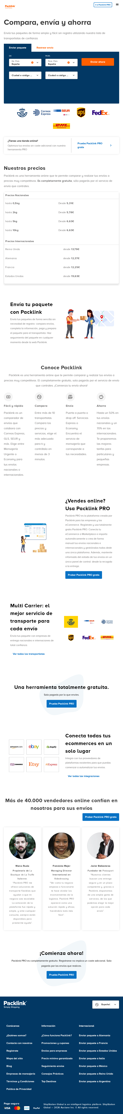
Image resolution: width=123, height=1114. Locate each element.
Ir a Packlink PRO (103, 5)
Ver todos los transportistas (29, 654)
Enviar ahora (97, 61)
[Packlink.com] (10, 7)
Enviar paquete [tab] (17, 47)
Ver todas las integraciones (83, 776)
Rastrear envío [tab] (45, 47)
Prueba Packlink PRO (61, 703)
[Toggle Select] (37, 62)
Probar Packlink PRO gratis (83, 575)
